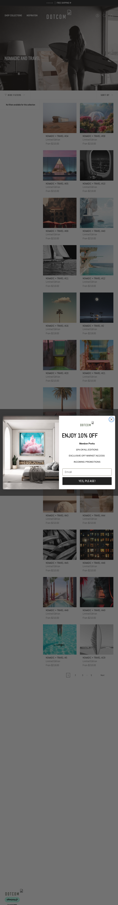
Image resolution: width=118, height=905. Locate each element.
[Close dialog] (111, 419)
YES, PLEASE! (87, 481)
